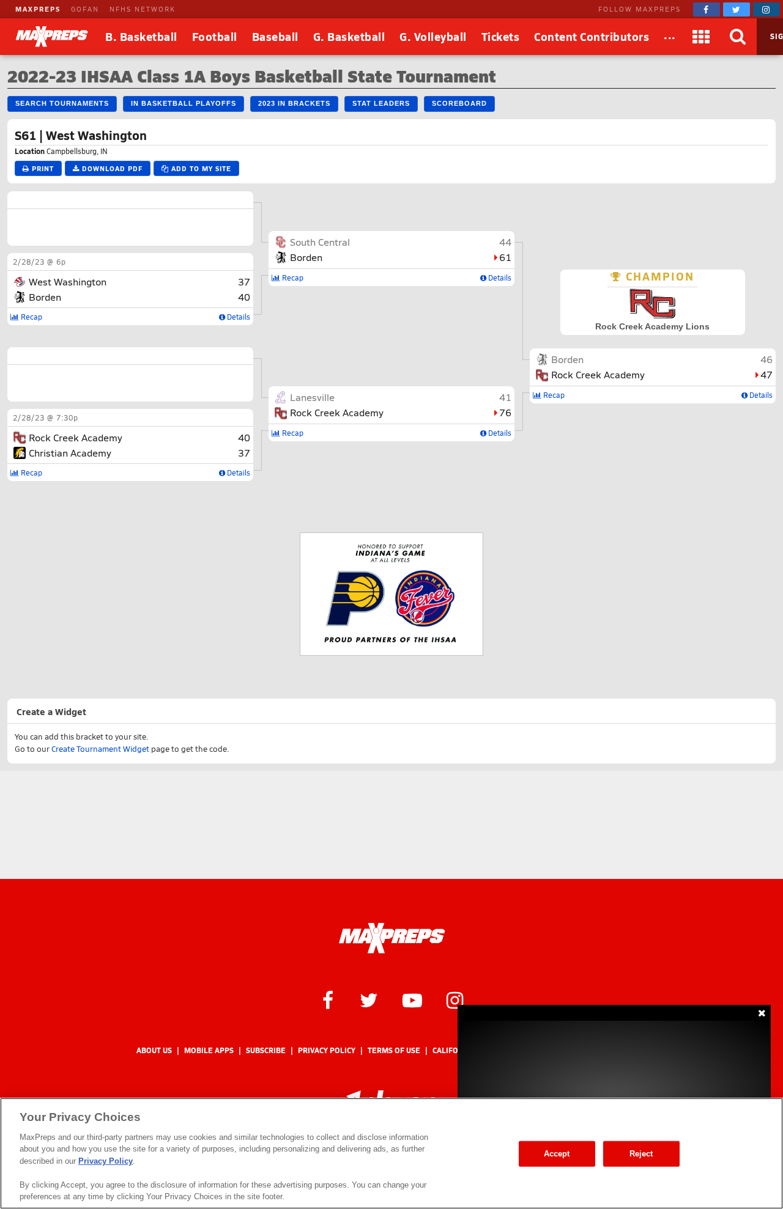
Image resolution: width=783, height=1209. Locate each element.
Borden (45, 296)
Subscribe (266, 1050)
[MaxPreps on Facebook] (706, 9)
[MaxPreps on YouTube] (412, 999)
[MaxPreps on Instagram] (766, 9)
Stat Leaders (381, 103)
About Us (154, 1050)
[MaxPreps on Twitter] (736, 9)
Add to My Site (200, 168)
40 (244, 296)
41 (505, 397)
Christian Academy (70, 452)
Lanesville (312, 397)
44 (505, 241)
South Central (320, 241)
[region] (391, 1153)
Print (41, 168)
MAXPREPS (38, 8)
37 (244, 281)
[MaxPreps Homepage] (391, 938)
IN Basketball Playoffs (183, 103)
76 (505, 412)
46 (766, 359)
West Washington (67, 281)
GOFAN (85, 8)
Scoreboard (459, 103)
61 (505, 257)
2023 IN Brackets (294, 103)
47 (766, 374)
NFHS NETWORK (142, 8)
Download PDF (111, 168)
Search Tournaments (62, 103)
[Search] (738, 36)
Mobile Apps (209, 1050)
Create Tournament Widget (100, 748)
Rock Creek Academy (75, 437)
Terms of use (394, 1050)
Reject (641, 1153)
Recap (30, 317)
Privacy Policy (326, 1050)
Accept (557, 1153)
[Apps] (701, 36)
